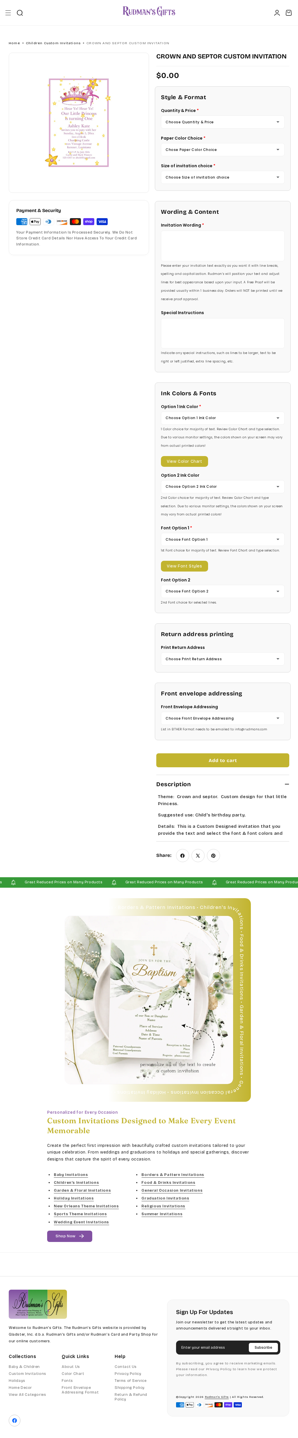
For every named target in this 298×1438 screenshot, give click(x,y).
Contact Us (126, 1366)
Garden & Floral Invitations (82, 1190)
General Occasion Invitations (172, 1190)
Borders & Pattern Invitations (172, 1174)
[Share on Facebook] (182, 855)
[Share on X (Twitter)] (198, 855)
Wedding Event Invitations (81, 1222)
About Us (71, 1366)
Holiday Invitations (74, 1198)
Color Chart (73, 1373)
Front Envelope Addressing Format (80, 1390)
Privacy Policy (128, 1373)
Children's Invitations (76, 1182)
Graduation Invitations (165, 1198)
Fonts (67, 1380)
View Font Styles (184, 566)
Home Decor (20, 1387)
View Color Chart (184, 461)
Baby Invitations (71, 1174)
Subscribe (263, 1348)
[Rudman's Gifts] (38, 1304)
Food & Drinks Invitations (168, 1182)
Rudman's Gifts (217, 1397)
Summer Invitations (161, 1214)
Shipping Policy (130, 1387)
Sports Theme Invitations (80, 1214)
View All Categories (27, 1394)
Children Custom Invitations (53, 43)
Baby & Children (24, 1366)
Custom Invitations (27, 1373)
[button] (8, 13)
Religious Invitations (163, 1206)
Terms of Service (131, 1380)
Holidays (17, 1380)
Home (14, 43)
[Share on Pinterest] (213, 855)
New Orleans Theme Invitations (86, 1206)
